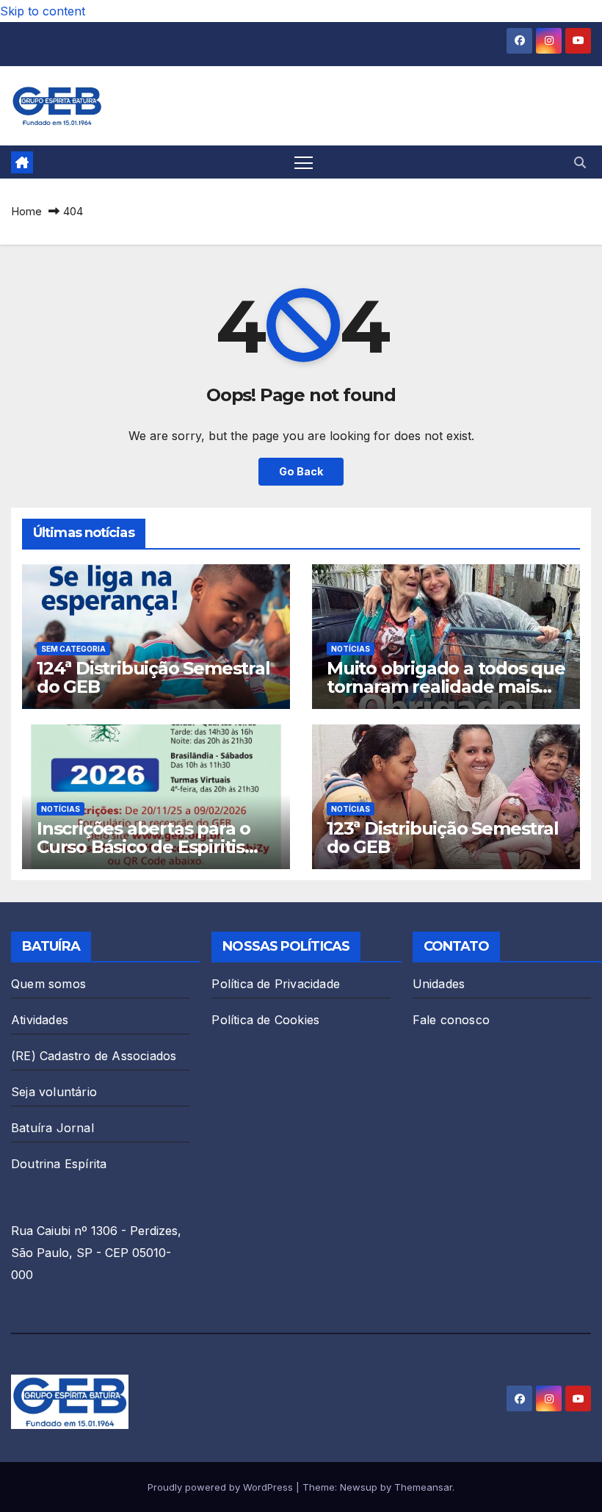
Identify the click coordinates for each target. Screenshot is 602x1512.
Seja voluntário (54, 1091)
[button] (580, 162)
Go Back (301, 471)
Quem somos (48, 983)
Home (26, 211)
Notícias (350, 648)
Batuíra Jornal (52, 1127)
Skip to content (42, 11)
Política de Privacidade (275, 983)
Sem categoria (73, 648)
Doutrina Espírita (58, 1163)
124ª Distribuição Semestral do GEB (153, 677)
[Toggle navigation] (304, 162)
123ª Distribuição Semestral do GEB (443, 837)
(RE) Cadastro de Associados (93, 1055)
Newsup (358, 1487)
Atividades (39, 1019)
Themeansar (423, 1487)
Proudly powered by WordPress (222, 1487)
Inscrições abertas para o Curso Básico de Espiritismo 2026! (155, 847)
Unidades (439, 983)
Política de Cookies (265, 1019)
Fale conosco (451, 1019)
